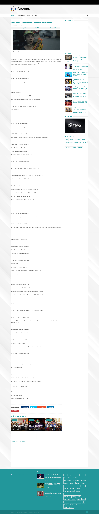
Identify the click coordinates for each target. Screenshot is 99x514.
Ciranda (71, 486)
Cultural (66, 488)
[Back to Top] (87, 512)
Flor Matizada (67, 494)
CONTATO (34, 15)
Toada (65, 507)
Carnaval (68, 145)
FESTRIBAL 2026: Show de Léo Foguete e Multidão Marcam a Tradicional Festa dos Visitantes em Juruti (53, 477)
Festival (78, 488)
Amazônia (82, 475)
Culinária (77, 486)
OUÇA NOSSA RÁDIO (20, 15)
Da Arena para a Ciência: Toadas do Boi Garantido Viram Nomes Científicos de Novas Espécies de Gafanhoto (53, 485)
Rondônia (68, 147)
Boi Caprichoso (69, 142)
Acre (67, 139)
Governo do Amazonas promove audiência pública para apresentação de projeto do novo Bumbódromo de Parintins (76, 59)
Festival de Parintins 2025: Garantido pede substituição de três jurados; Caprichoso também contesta (80, 67)
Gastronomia (67, 496)
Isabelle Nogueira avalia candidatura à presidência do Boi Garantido (53, 493)
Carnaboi (85, 142)
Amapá (71, 139)
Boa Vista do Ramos (77, 477)
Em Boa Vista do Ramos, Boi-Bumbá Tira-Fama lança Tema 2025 (80, 74)
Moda (83, 499)
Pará (84, 145)
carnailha (78, 483)
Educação (72, 488)
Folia (79, 494)
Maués (78, 499)
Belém (83, 139)
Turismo (71, 507)
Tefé (84, 504)
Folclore (74, 494)
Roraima (74, 147)
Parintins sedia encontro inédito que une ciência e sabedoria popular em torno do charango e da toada (80, 110)
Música (65, 502)
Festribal (78, 491)
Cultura (20, 20)
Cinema (66, 486)
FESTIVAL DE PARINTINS (69, 491)
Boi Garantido (78, 142)
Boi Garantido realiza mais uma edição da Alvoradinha (80, 101)
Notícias (71, 502)
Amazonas (14, 420)
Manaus (25, 20)
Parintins (79, 145)
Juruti (73, 496)
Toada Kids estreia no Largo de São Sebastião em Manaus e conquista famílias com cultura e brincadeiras (53, 425)
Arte (16, 20)
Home (12, 20)
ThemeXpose (19, 512)
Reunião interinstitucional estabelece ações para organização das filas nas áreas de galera (80, 96)
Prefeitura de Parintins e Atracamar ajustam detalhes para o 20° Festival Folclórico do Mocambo (80, 82)
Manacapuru (67, 499)
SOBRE (28, 15)
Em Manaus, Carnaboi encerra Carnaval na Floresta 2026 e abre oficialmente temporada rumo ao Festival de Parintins (35, 424)
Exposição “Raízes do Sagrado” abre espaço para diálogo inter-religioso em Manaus (19, 426)
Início (12, 15)
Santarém (80, 147)
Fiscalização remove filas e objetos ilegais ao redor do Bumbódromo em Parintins (80, 88)
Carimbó (66, 483)
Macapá (78, 496)
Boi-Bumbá (31, 420)
